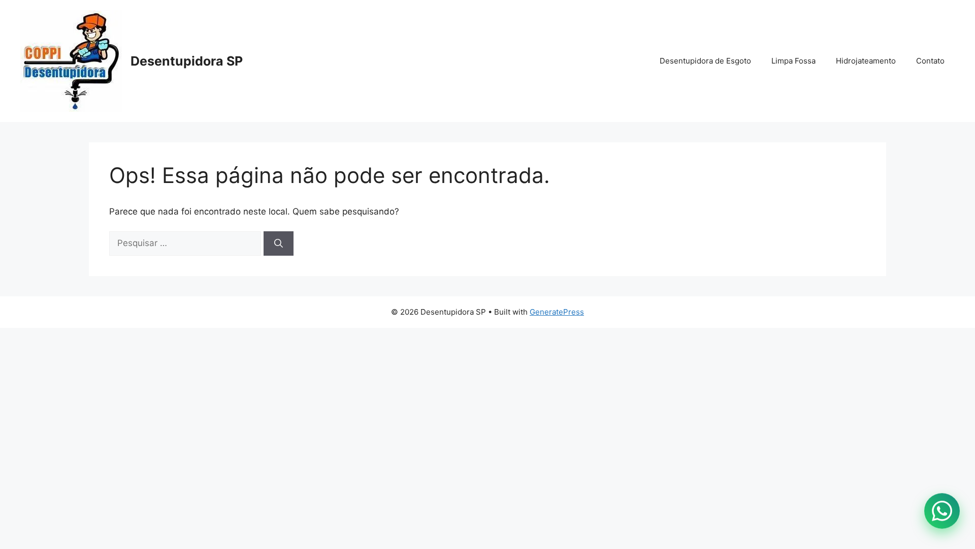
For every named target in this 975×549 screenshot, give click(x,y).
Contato (930, 61)
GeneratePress (557, 312)
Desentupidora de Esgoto (705, 61)
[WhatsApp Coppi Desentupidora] (942, 511)
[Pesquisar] (279, 243)
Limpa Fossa (793, 61)
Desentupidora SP (187, 61)
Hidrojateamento (866, 61)
